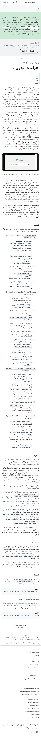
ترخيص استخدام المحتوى (27, 637)
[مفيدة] (26, 62)
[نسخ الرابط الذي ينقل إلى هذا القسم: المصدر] (31, 225)
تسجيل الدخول (6, 2)
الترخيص (12, 725)
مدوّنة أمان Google (34, 685)
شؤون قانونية (19, 725)
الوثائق (37, 8)
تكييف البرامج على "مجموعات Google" (29, 694)
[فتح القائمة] (37, 2)
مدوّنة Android (35, 682)
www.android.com (33, 708)
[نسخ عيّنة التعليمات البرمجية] (38, 589)
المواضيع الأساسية (22, 59)
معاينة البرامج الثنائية (34, 661)
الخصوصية (5, 725)
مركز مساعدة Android (33, 702)
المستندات (31, 59)
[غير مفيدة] (23, 62)
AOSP (37, 59)
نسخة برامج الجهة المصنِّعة (33, 664)
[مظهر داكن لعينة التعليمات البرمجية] (36, 589)
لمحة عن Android (34, 725)
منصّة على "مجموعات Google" (31, 688)
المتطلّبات (37, 655)
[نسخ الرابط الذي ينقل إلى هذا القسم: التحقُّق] (31, 575)
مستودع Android (34, 652)
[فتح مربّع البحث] (17, 2)
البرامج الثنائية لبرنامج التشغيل (32, 667)
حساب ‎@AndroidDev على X (31, 679)
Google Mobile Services (32, 711)
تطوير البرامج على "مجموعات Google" (29, 691)
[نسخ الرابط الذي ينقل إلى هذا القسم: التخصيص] (29, 543)
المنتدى (26, 725)
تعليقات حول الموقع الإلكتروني (30, 728)
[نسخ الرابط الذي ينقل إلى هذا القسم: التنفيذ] (32, 455)
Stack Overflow (34, 715)
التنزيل (37, 658)
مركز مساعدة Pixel (34, 705)
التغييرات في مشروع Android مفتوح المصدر (26, 34)
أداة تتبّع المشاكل (35, 718)
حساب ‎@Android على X (33, 676)
